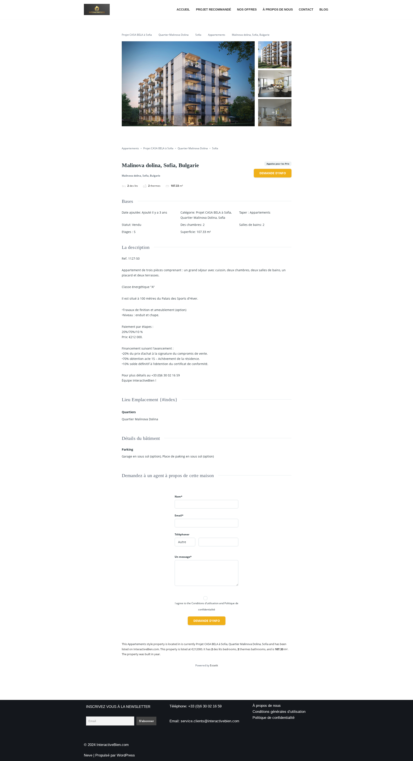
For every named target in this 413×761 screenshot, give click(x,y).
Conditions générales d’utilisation (279, 712)
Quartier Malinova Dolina (174, 35)
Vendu (136, 225)
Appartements (216, 35)
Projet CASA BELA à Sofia (137, 35)
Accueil (183, 9)
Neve (88, 755)
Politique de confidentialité (273, 718)
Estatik (214, 665)
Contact (306, 9)
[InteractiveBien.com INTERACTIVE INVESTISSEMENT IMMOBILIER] (97, 9)
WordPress (126, 755)
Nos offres (247, 9)
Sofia (198, 35)
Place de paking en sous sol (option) (188, 456)
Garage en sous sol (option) (141, 456)
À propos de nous (278, 9)
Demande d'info (272, 173)
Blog (323, 9)
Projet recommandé (213, 9)
